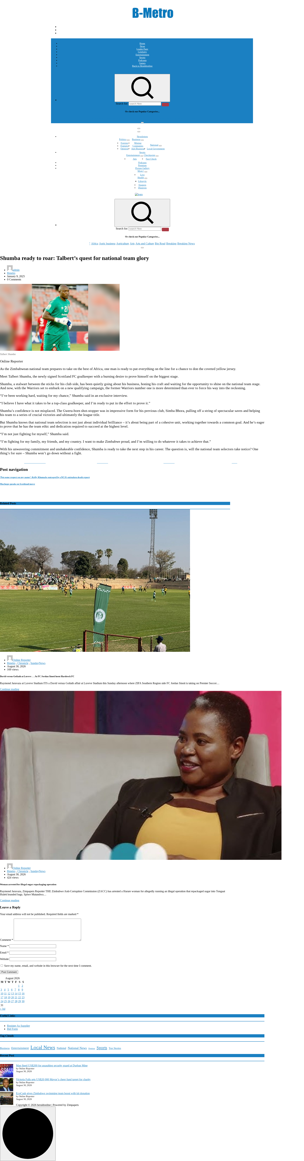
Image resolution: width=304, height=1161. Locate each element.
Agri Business (137, 148)
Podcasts (142, 60)
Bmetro (11, 273)
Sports (142, 57)
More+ (141, 171)
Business (136, 139)
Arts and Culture (144, 118)
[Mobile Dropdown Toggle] (128, 140)
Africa (94, 118)
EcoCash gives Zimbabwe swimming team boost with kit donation (53, 1093)
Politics (122, 139)
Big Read (160, 118)
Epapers (142, 185)
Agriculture (122, 118)
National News (77, 1048)
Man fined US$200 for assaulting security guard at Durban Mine (52, 1065)
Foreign (124, 143)
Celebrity (142, 52)
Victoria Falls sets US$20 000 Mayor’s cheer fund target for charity (53, 1079)
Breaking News (186, 118)
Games (142, 63)
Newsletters (142, 136)
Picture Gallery (142, 168)
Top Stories (115, 1048)
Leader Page (142, 49)
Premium (142, 165)
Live (142, 174)
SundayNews (37, 663)
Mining (137, 143)
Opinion (124, 148)
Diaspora (142, 187)
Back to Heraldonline (142, 66)
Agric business (107, 118)
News (142, 46)
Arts (132, 118)
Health (141, 177)
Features (124, 146)
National (154, 145)
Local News (42, 1047)
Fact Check (151, 159)
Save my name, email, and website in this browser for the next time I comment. (48, 965)
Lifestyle (142, 181)
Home (142, 43)
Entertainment (142, 54)
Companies (137, 146)
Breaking (171, 118)
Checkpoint (149, 155)
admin (16, 269)
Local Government (156, 148)
